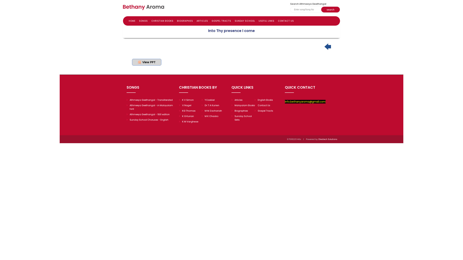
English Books (265, 99)
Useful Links (266, 20)
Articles (202, 20)
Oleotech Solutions (328, 139)
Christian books (162, 20)
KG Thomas (189, 110)
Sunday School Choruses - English (149, 119)
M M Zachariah (213, 110)
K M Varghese (190, 121)
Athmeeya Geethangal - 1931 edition (150, 114)
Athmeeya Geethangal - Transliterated (151, 99)
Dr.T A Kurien (212, 105)
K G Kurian (188, 116)
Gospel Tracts (221, 20)
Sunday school (245, 20)
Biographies (185, 20)
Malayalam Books (245, 105)
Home (132, 20)
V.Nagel (186, 105)
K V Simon (188, 100)
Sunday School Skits (243, 118)
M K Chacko (211, 116)
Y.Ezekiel (210, 100)
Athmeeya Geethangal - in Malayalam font (151, 107)
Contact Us (286, 20)
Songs (143, 20)
